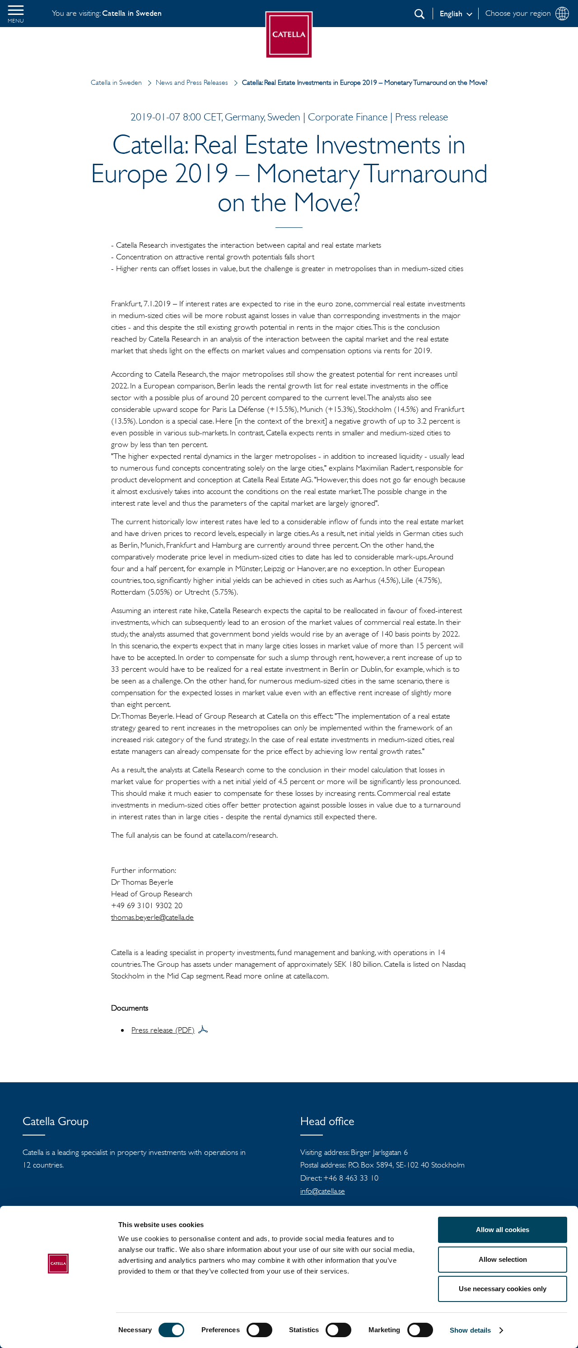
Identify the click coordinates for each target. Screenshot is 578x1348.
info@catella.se (322, 1191)
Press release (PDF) (163, 1030)
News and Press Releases (192, 82)
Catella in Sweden (116, 82)
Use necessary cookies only (502, 1289)
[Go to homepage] (289, 35)
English (451, 13)
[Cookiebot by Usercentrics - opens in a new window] (58, 1330)
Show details (470, 1330)
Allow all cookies (502, 1229)
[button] (16, 13)
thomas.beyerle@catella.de (152, 917)
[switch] (259, 1330)
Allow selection (503, 1259)
